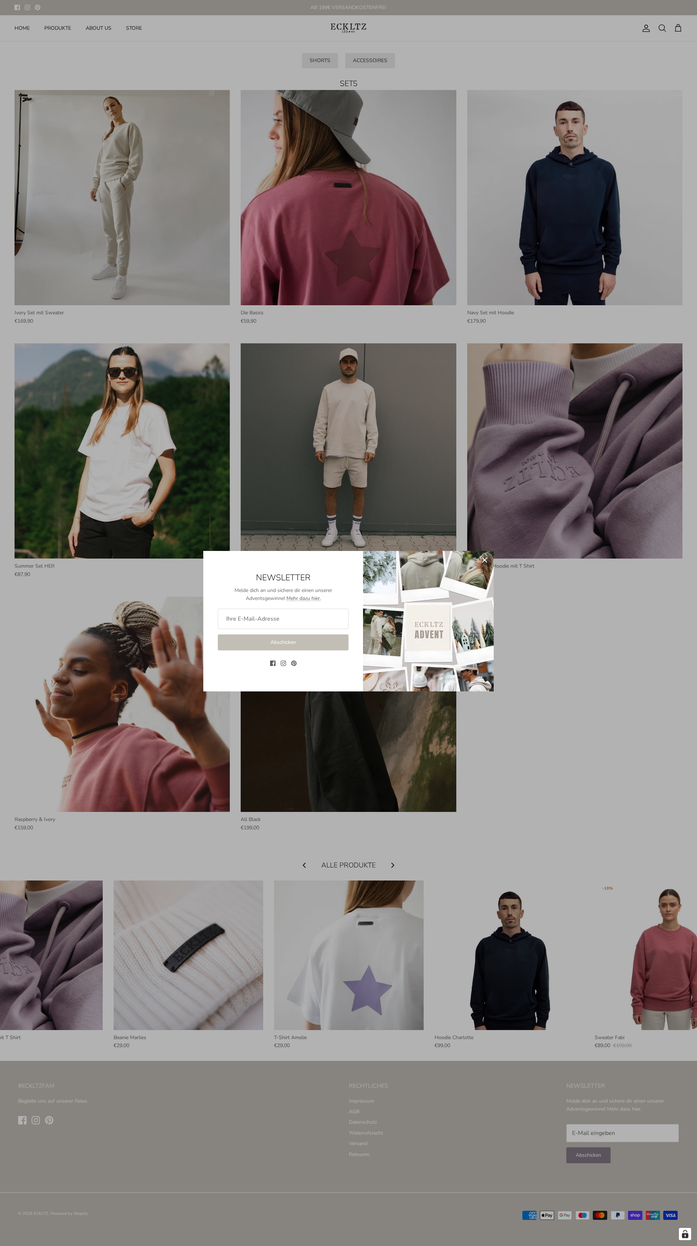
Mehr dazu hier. (303, 598)
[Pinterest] (294, 663)
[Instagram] (283, 663)
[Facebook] (273, 663)
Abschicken (283, 642)
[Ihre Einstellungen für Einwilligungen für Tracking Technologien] (685, 1234)
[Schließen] (485, 560)
